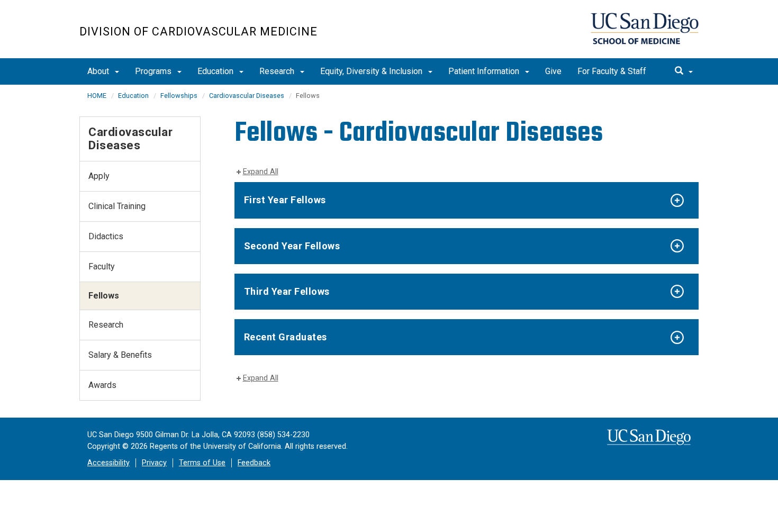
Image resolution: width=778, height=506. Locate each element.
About (99, 71)
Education (216, 71)
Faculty (101, 266)
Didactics (105, 236)
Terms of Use (202, 462)
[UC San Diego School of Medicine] (645, 28)
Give (553, 71)
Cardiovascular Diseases (246, 96)
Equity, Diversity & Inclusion (372, 71)
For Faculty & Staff (611, 71)
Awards (102, 385)
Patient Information (484, 71)
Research (277, 71)
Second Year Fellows (292, 245)
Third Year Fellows (287, 291)
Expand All (260, 171)
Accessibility (108, 462)
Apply (99, 176)
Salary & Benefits (120, 355)
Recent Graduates (285, 336)
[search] (684, 71)
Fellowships (178, 96)
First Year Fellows (285, 199)
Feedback (254, 462)
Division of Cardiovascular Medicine (198, 31)
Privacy (154, 462)
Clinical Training (117, 206)
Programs (154, 71)
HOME (96, 96)
